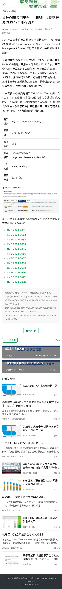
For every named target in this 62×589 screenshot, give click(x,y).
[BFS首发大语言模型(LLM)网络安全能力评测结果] (11, 485)
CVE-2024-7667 (16, 258)
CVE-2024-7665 (16, 249)
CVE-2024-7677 (16, 277)
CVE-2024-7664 (16, 244)
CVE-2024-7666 (16, 253)
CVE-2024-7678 (16, 281)
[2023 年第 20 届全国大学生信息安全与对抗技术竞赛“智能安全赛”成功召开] (11, 468)
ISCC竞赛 (6, 510)
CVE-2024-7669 (16, 267)
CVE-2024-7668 (16, 263)
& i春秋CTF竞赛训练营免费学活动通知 (24, 497)
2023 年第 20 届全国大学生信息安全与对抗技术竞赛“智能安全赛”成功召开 (41, 466)
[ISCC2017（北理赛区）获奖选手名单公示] (11, 522)
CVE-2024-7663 (16, 239)
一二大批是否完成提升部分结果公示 (22, 443)
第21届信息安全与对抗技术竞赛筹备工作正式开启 (41, 428)
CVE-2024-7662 (16, 234)
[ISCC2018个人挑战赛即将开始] (11, 390)
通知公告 (49, 29)
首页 (4, 11)
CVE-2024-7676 (16, 272)
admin (5, 29)
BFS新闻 (38, 29)
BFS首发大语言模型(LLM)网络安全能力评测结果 (40, 482)
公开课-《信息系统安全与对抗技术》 (23, 534)
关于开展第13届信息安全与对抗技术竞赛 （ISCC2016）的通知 (41, 557)
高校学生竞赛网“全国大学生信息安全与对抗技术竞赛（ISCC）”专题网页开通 (30, 404)
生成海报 (11, 340)
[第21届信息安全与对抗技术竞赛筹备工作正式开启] (11, 431)
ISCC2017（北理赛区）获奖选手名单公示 (40, 520)
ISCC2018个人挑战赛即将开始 (40, 385)
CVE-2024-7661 (16, 230)
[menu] (57, 3)
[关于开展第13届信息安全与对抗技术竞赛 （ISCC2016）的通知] (11, 560)
